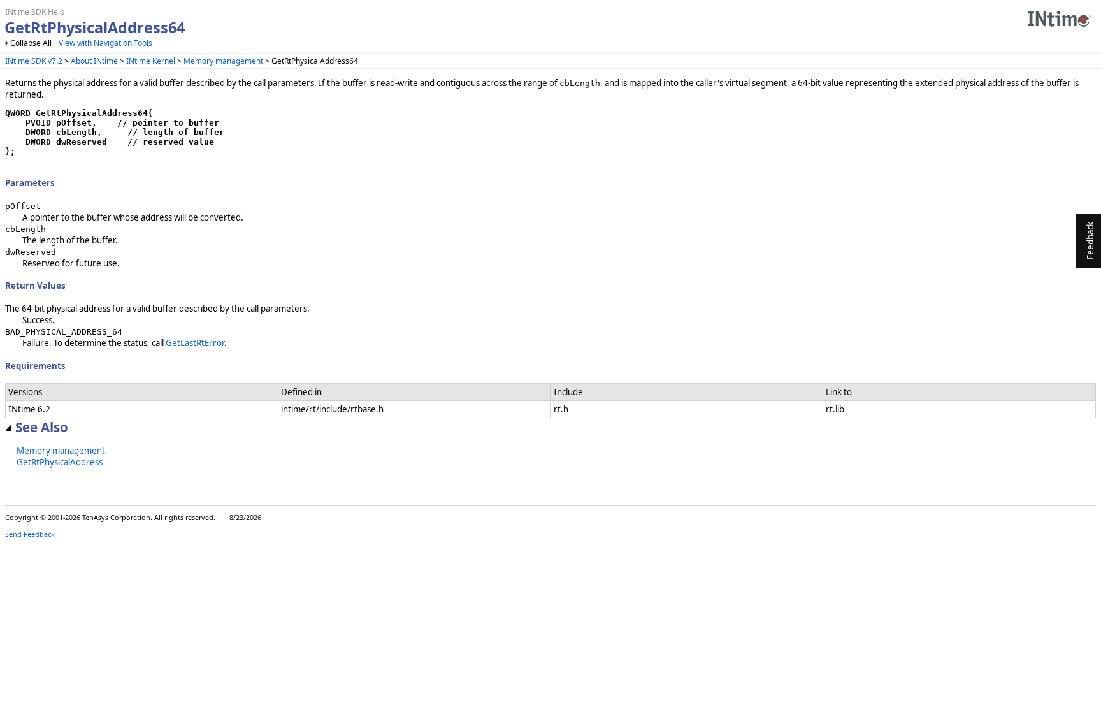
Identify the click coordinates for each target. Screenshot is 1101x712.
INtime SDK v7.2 (33, 60)
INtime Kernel (150, 60)
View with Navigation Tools (105, 43)
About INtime (94, 60)
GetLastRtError (195, 343)
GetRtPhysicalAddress (60, 462)
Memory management (223, 60)
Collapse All (31, 43)
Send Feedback (30, 534)
